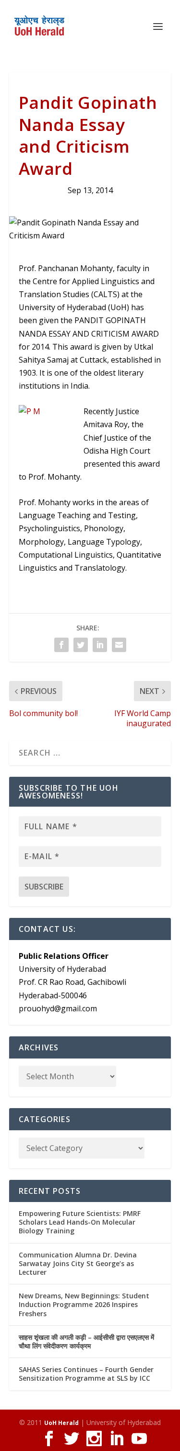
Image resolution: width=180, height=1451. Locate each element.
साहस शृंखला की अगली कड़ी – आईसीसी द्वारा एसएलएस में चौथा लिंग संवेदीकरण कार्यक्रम (86, 1341)
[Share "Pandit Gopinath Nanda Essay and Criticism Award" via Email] (119, 644)
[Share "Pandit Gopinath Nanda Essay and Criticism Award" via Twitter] (80, 644)
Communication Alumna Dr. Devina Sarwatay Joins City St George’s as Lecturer (78, 1263)
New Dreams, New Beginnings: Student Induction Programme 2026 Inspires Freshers (84, 1304)
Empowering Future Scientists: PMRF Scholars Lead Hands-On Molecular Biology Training (80, 1222)
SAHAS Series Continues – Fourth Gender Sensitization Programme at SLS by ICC (86, 1374)
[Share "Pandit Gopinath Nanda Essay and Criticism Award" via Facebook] (61, 644)
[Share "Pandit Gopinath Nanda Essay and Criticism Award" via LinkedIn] (99, 644)
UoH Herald (61, 1423)
